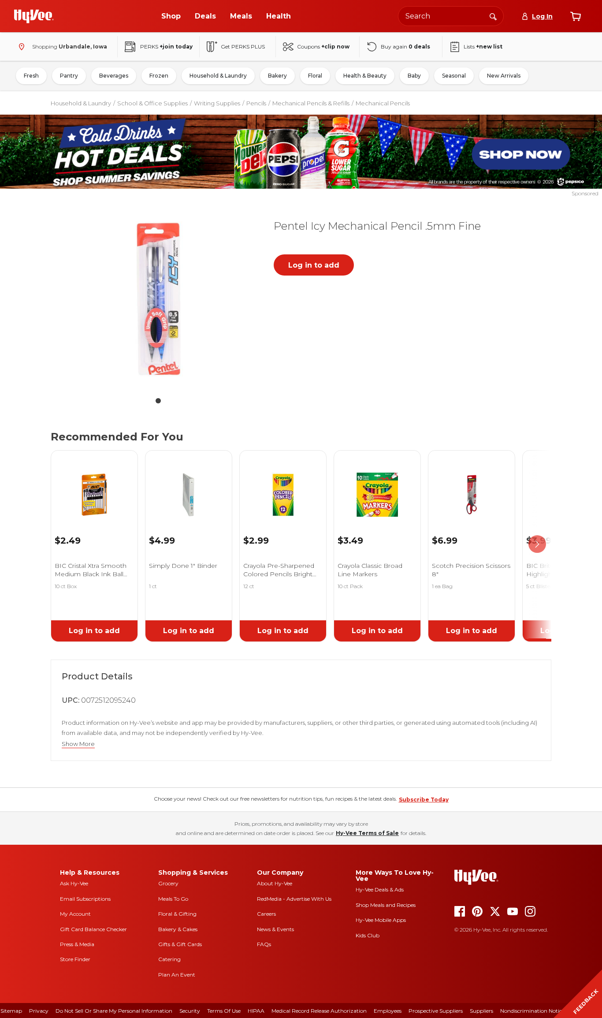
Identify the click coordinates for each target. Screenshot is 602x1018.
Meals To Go (173, 898)
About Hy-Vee (274, 883)
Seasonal (454, 75)
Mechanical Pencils (383, 103)
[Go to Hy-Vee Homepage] (34, 16)
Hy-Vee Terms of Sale (367, 833)
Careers (266, 913)
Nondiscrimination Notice (532, 1010)
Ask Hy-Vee (74, 883)
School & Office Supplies (152, 103)
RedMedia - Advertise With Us (294, 898)
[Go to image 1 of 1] (158, 400)
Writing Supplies (217, 103)
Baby (414, 75)
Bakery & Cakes (177, 929)
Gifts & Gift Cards (180, 944)
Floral (315, 75)
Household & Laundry (218, 75)
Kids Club (367, 935)
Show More (78, 744)
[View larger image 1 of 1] (158, 300)
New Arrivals (503, 75)
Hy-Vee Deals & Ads (380, 889)
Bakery (277, 75)
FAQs (264, 944)
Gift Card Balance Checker (93, 929)
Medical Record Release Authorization (319, 1010)
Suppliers (481, 1010)
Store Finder (75, 959)
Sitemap (11, 1010)
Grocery (168, 883)
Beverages (113, 75)
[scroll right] (537, 544)
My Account (75, 913)
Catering (169, 959)
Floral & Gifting (177, 913)
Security (189, 1010)
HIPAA (256, 1010)
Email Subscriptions (85, 898)
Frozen (158, 75)
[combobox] (451, 16)
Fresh (31, 75)
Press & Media (77, 944)
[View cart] (575, 16)
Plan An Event (176, 974)
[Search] (493, 15)
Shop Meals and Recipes (386, 905)
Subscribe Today (424, 799)
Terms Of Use (224, 1010)
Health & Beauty (364, 75)
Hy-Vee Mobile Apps (381, 920)
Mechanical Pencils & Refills (310, 103)
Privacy (38, 1010)
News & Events (275, 929)
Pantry (69, 75)
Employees (387, 1010)
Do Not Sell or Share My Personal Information (114, 1010)
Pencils (256, 103)
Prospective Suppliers (436, 1010)
